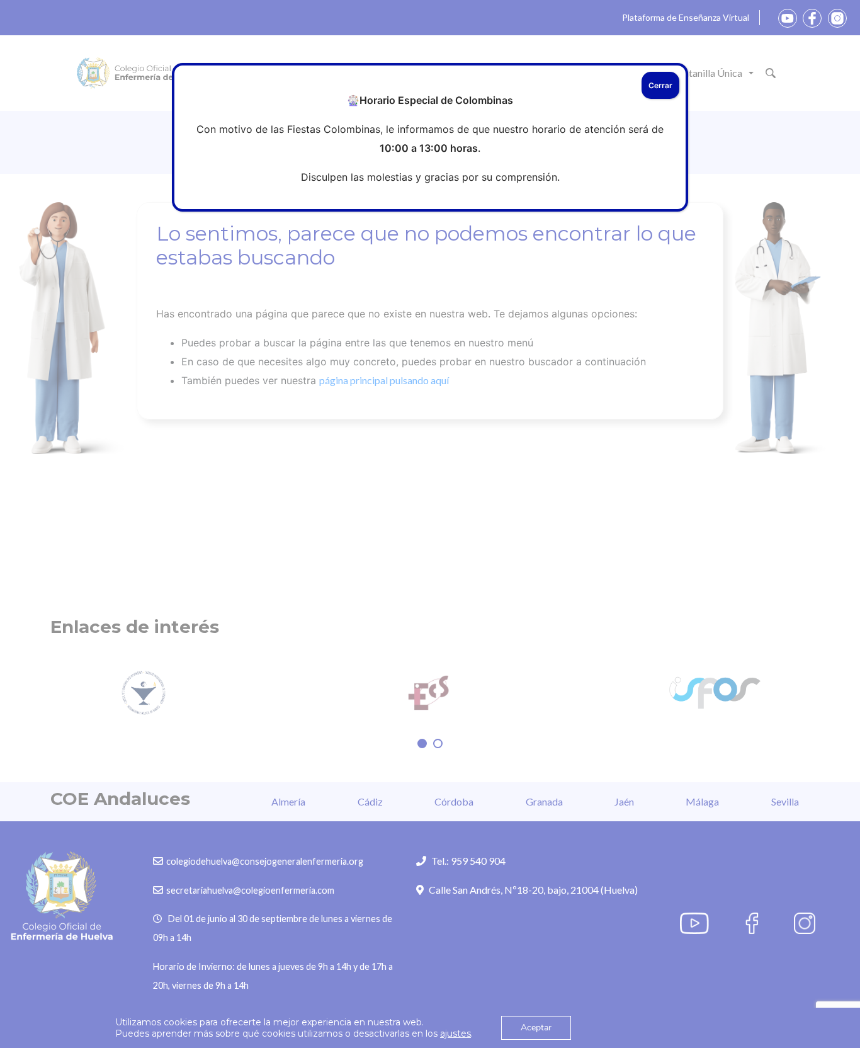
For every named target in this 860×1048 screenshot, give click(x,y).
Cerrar (660, 85)
